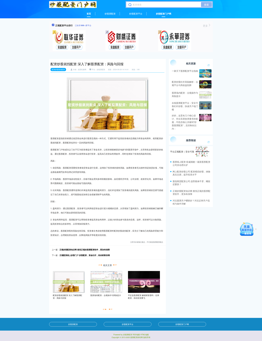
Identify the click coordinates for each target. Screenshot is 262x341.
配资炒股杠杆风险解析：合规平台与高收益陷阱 (185, 83)
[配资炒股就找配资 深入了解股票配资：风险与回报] (69, 281)
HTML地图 (144, 334)
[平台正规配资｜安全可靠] (202, 151)
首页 (89, 13)
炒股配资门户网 (163, 13)
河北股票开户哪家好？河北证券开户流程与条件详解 (191, 202)
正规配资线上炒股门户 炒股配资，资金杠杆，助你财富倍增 (84, 255)
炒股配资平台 (135, 13)
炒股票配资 (110, 13)
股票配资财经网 (136, 337)
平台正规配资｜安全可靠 (182, 151)
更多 (206, 25)
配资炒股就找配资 (58, 69)
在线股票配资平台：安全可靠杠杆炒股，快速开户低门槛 (185, 106)
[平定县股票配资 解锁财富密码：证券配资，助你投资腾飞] (144, 281)
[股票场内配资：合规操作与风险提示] (106, 281)
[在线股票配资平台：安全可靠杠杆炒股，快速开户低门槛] (205, 106)
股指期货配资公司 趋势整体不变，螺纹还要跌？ (191, 183)
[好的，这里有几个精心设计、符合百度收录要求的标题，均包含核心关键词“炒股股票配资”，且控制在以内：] (205, 122)
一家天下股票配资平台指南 (185, 70)
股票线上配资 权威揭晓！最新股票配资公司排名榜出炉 (191, 163)
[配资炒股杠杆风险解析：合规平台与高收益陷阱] (205, 84)
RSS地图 (136, 334)
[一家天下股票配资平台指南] (205, 73)
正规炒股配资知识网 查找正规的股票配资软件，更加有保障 (84, 249)
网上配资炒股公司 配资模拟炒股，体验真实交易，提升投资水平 (191, 173)
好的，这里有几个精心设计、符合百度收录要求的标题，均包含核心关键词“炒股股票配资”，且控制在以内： (185, 122)
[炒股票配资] (73, 4)
